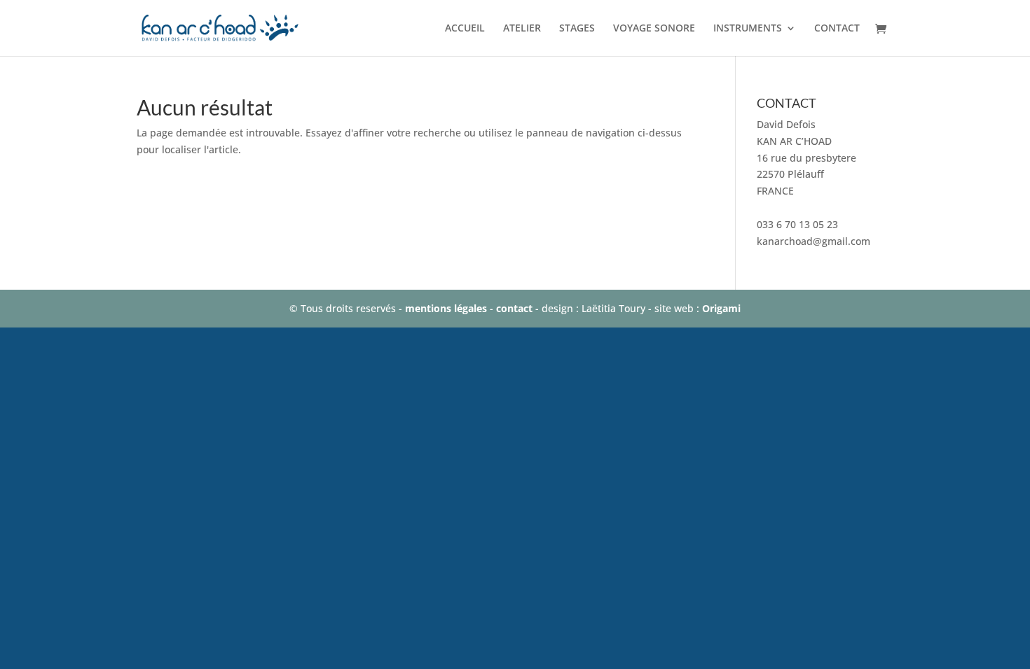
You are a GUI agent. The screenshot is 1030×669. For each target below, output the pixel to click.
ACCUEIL (465, 28)
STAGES (577, 28)
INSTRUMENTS (747, 28)
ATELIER (522, 28)
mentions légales (446, 308)
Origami (721, 308)
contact (514, 308)
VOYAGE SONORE (654, 28)
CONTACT (837, 28)
